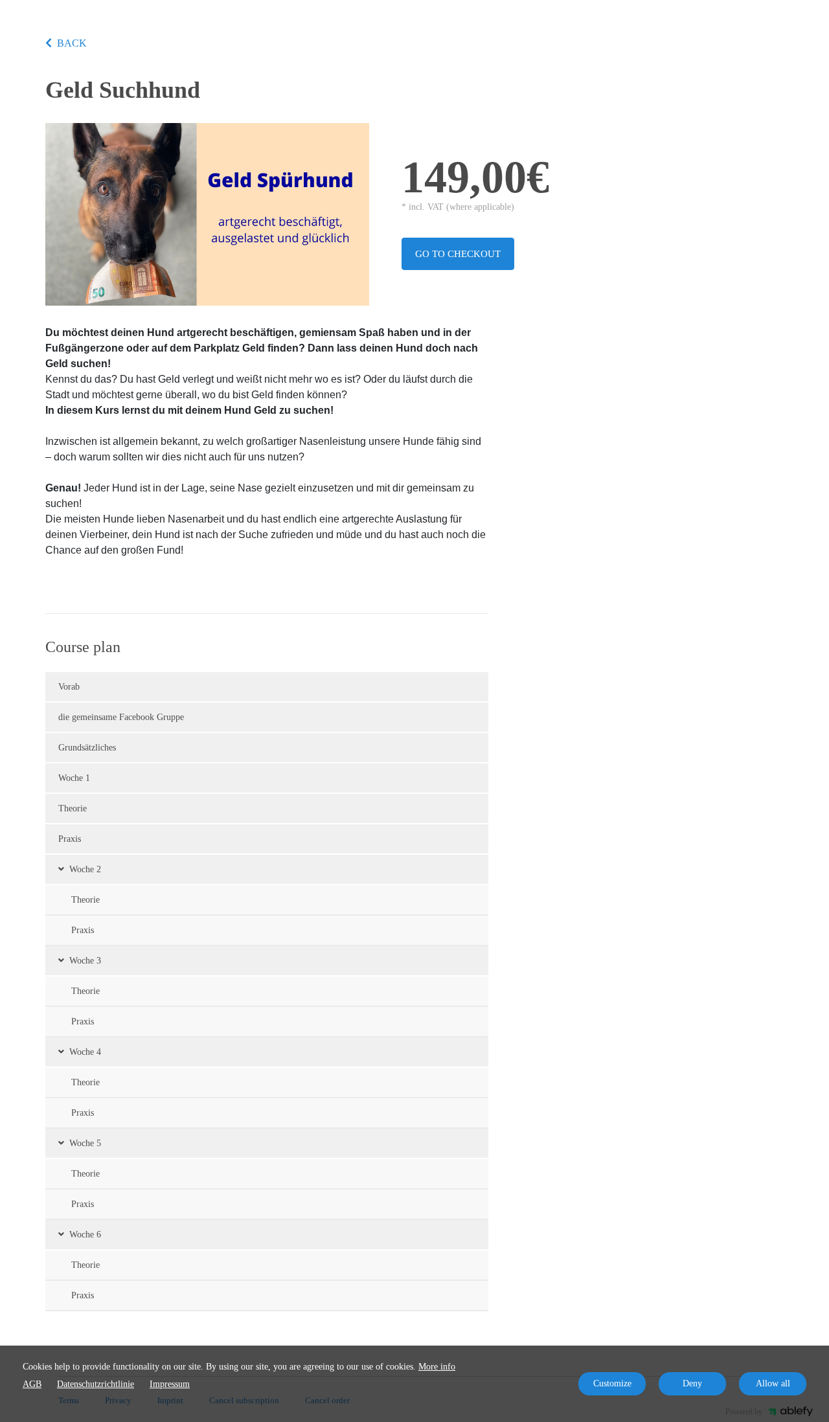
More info (436, 1366)
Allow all (773, 1383)
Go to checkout (458, 254)
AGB (32, 1384)
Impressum (170, 1384)
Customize (612, 1383)
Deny (692, 1383)
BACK (72, 43)
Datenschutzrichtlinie (95, 1384)
